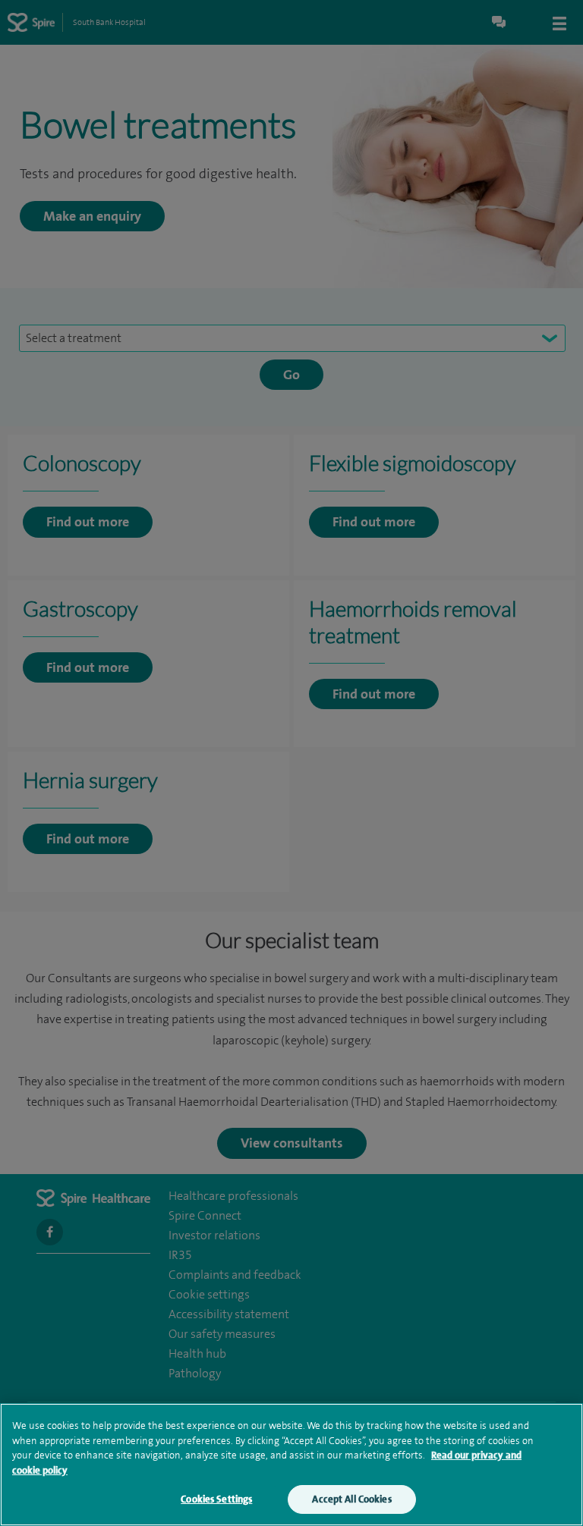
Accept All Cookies (351, 1499)
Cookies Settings (216, 1499)
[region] (291, 1464)
